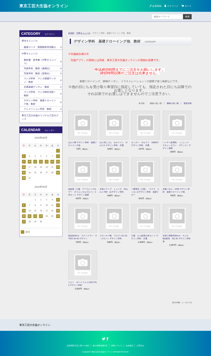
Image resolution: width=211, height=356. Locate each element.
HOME (71, 33)
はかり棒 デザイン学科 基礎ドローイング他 (82, 143)
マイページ (172, 6)
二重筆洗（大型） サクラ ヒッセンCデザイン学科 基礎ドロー (145, 192)
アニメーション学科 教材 (37, 109)
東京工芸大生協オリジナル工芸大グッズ (40, 117)
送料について (116, 345)
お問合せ (140, 345)
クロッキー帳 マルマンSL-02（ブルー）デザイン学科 (113, 237)
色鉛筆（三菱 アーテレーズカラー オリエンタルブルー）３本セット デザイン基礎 (82, 192)
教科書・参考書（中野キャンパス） (40, 62)
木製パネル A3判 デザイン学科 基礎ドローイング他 (176, 190)
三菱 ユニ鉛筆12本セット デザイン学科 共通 (144, 237)
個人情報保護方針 (100, 345)
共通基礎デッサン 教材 (36, 87)
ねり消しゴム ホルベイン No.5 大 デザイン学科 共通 (113, 143)
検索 (187, 16)
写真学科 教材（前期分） (37, 73)
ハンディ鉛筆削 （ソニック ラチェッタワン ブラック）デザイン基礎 (177, 145)
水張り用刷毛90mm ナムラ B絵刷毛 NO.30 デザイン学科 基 (177, 238)
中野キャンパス (83, 33)
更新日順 (188, 103)
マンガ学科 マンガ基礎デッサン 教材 (40, 80)
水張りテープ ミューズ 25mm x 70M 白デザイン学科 (114, 190)
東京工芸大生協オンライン (43, 6)
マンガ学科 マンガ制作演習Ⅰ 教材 (41, 94)
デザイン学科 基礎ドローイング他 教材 (40, 102)
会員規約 (129, 345)
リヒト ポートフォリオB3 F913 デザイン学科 (82, 283)
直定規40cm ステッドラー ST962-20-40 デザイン (82, 237)
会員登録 (156, 6)
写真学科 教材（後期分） (37, 68)
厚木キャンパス (30, 41)
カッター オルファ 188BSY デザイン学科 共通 (145, 143)
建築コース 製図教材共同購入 (40, 47)
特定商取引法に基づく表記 (78, 345)
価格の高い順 (173, 103)
